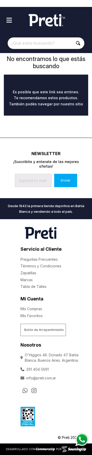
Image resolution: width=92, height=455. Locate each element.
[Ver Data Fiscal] (27, 415)
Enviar (66, 180)
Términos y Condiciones (40, 266)
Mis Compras (31, 309)
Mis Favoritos (31, 316)
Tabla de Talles (33, 286)
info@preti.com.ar (41, 378)
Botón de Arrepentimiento (44, 330)
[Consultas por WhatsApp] (25, 390)
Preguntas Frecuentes (39, 259)
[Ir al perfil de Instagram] (34, 390)
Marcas (26, 280)
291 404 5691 (37, 369)
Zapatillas (28, 273)
